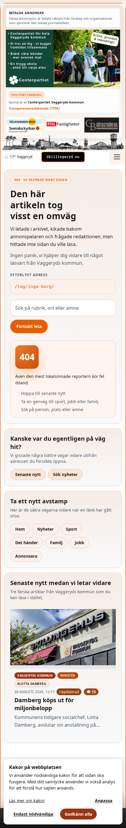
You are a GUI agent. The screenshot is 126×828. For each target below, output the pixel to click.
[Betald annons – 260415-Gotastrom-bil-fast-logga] (101, 124)
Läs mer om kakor (27, 800)
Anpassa (104, 800)
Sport (71, 529)
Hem (20, 529)
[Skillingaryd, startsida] (63, 156)
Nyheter (45, 529)
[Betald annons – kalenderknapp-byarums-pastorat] (24, 125)
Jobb (79, 542)
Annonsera (26, 556)
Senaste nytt (28, 474)
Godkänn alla (78, 814)
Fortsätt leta (29, 326)
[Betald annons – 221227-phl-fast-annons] (63, 124)
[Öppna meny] (117, 157)
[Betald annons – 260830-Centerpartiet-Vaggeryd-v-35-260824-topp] (63, 58)
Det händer (26, 542)
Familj (56, 542)
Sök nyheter (65, 474)
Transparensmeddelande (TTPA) (34, 108)
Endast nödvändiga (33, 814)
